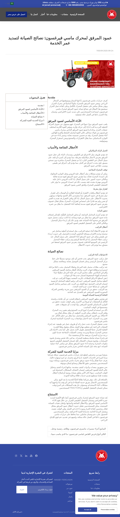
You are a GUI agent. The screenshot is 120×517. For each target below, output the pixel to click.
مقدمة (40, 105)
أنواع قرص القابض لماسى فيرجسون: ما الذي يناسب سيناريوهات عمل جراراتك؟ (66, 434)
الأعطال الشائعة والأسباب (32, 113)
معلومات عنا (52, 14)
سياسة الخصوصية (58, 512)
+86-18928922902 (76, 5)
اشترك (22, 489)
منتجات (65, 14)
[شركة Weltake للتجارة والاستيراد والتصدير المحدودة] (108, 14)
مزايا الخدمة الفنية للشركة (31, 120)
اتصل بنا (34, 14)
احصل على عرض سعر (16, 14)
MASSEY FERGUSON (63, 480)
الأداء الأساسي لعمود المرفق (30, 109)
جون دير (69, 488)
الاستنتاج (39, 124)
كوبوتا (70, 492)
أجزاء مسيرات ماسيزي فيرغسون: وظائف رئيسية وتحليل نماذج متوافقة (68, 428)
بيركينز (70, 501)
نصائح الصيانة (37, 116)
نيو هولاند (69, 484)
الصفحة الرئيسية (77, 14)
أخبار (43, 14)
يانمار (70, 497)
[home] (101, 455)
